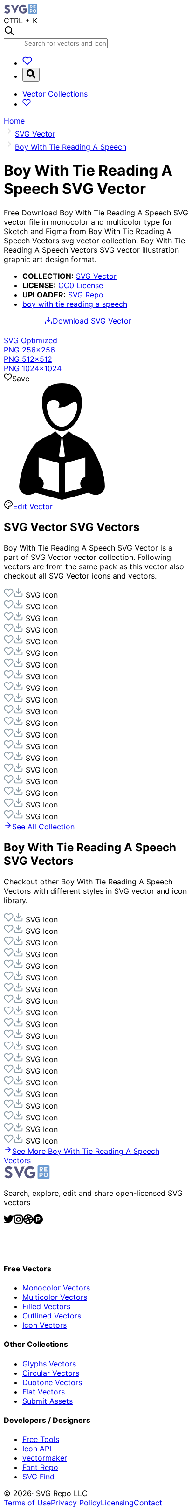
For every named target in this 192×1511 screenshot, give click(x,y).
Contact (148, 1502)
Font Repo (40, 1467)
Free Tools (40, 1439)
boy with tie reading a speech (74, 304)
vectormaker (44, 1458)
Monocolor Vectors (56, 1287)
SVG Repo (85, 294)
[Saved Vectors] (27, 63)
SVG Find (38, 1476)
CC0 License (80, 285)
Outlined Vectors (51, 1315)
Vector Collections (55, 93)
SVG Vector (96, 276)
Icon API (36, 1448)
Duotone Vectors (52, 1382)
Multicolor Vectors (54, 1297)
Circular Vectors (50, 1373)
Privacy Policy (76, 1502)
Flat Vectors (43, 1391)
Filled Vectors (46, 1306)
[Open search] (31, 75)
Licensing (117, 1502)
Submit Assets (47, 1401)
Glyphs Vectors (49, 1363)
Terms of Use (27, 1502)
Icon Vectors (44, 1325)
